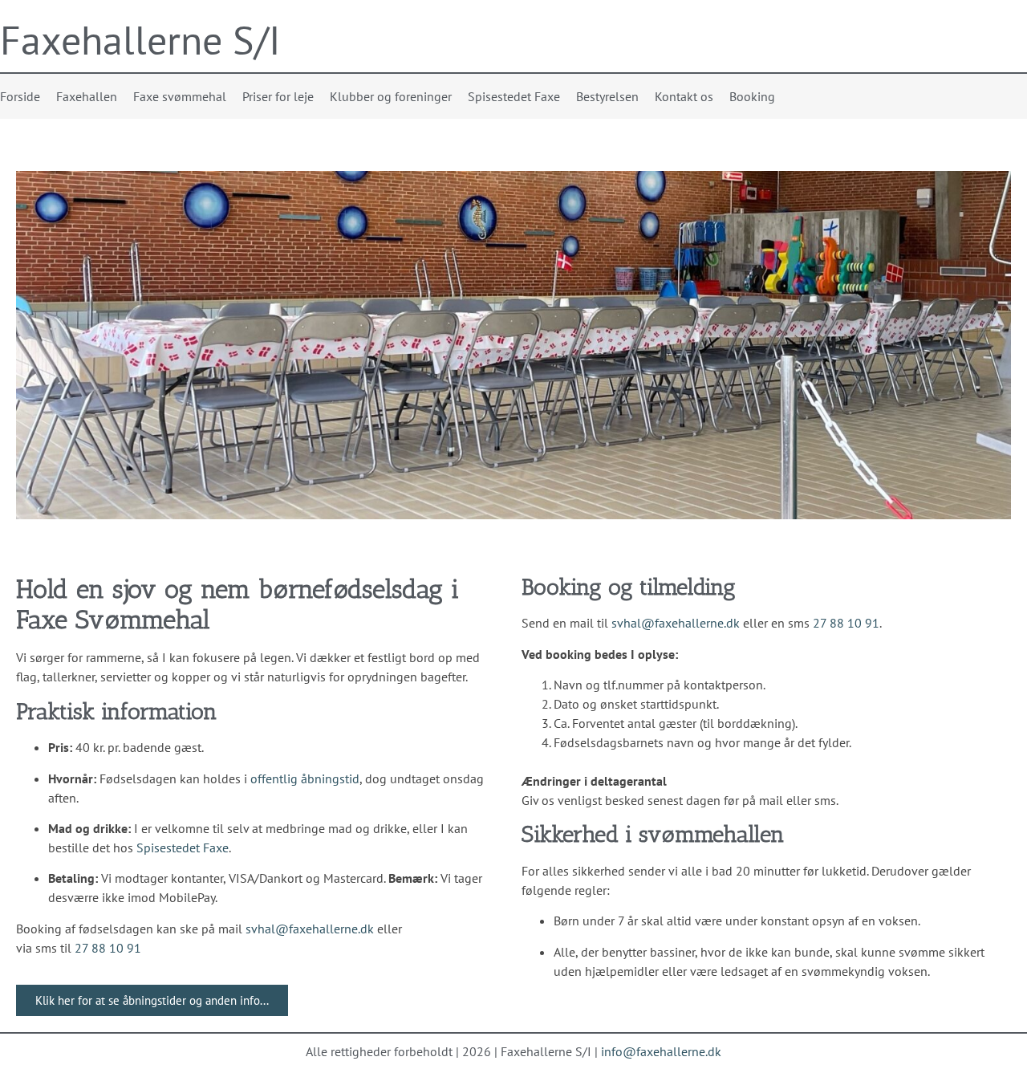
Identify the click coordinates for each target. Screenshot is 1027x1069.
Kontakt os (684, 96)
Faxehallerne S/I (140, 40)
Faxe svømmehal (179, 96)
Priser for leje (278, 96)
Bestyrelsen (607, 96)
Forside (20, 96)
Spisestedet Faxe (514, 96)
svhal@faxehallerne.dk (310, 929)
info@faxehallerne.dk (661, 1051)
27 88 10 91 (108, 948)
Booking (752, 96)
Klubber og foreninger (391, 96)
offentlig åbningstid (304, 778)
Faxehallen (86, 96)
